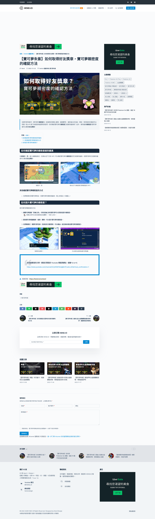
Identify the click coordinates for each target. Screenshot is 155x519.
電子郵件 (51, 406)
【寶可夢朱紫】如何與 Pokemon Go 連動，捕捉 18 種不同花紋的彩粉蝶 (65, 456)
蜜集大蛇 (122, 96)
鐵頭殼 (113, 100)
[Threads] (36, 308)
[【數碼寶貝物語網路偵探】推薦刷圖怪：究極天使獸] (111, 456)
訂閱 (86, 342)
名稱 (23, 406)
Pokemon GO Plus (115, 79)
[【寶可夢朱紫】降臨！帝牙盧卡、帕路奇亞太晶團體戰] (32, 368)
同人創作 (110, 8)
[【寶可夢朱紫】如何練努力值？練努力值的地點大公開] (22, 456)
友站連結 (29, 2)
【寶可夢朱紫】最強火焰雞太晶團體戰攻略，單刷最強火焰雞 (95, 456)
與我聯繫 (22, 2)
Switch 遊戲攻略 (44, 68)
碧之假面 (107, 96)
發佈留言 (24, 433)
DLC (106, 79)
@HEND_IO (28, 485)
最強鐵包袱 (108, 93)
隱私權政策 (132, 511)
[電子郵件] (75, 308)
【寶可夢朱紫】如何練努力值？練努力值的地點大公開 (36, 456)
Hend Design (58, 511)
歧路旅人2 (124, 93)
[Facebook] (128, 2)
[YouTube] (134, 2)
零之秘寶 (120, 100)
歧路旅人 (116, 93)
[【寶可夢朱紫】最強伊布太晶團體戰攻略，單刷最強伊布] (87, 368)
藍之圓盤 (115, 96)
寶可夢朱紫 (53, 68)
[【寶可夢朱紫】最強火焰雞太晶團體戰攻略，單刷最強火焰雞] (81, 456)
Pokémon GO (127, 79)
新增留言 (24, 412)
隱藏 (27, 135)
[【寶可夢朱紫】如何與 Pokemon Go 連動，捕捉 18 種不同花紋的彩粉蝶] (52, 456)
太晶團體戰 (120, 82)
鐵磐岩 (107, 100)
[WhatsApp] (62, 308)
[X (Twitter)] (49, 308)
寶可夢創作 (122, 86)
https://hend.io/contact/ (37, 279)
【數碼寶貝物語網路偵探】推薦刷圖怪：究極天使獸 (119, 128)
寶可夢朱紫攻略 (76, 8)
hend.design (29, 491)
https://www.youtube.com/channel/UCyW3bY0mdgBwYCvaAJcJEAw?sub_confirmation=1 (58, 267)
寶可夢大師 (131, 86)
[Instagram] (131, 2)
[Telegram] (55, 308)
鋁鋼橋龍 (129, 96)
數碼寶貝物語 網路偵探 (120, 89)
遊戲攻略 (101, 8)
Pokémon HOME (110, 82)
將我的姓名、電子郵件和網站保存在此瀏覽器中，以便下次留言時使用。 (40, 428)
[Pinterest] (42, 308)
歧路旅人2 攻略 (91, 8)
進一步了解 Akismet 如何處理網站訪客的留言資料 (64, 436)
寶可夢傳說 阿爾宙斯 (111, 86)
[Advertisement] (77, 25)
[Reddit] (68, 308)
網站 (76, 406)
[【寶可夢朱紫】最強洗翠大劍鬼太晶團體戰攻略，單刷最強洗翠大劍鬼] (59, 368)
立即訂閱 (131, 8)
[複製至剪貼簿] (81, 308)
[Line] (29, 308)
